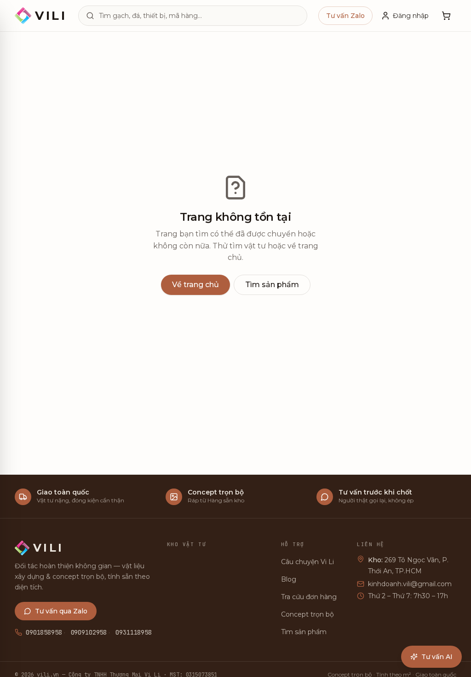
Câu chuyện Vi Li (307, 562)
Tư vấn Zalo (345, 16)
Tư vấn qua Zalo (61, 611)
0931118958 (133, 632)
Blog (288, 579)
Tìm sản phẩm (272, 284)
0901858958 (44, 632)
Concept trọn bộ (307, 614)
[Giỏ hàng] (446, 16)
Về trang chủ (195, 284)
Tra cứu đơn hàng (309, 597)
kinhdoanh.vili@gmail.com (410, 584)
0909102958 (89, 632)
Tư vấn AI (437, 657)
